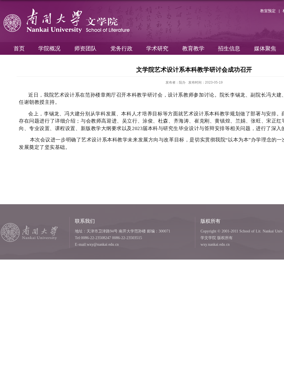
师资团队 (85, 48)
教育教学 (193, 48)
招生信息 (229, 48)
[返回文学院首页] (66, 10)
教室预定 (268, 11)
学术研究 (157, 48)
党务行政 (121, 48)
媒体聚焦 (265, 48)
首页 (19, 48)
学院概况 (49, 48)
